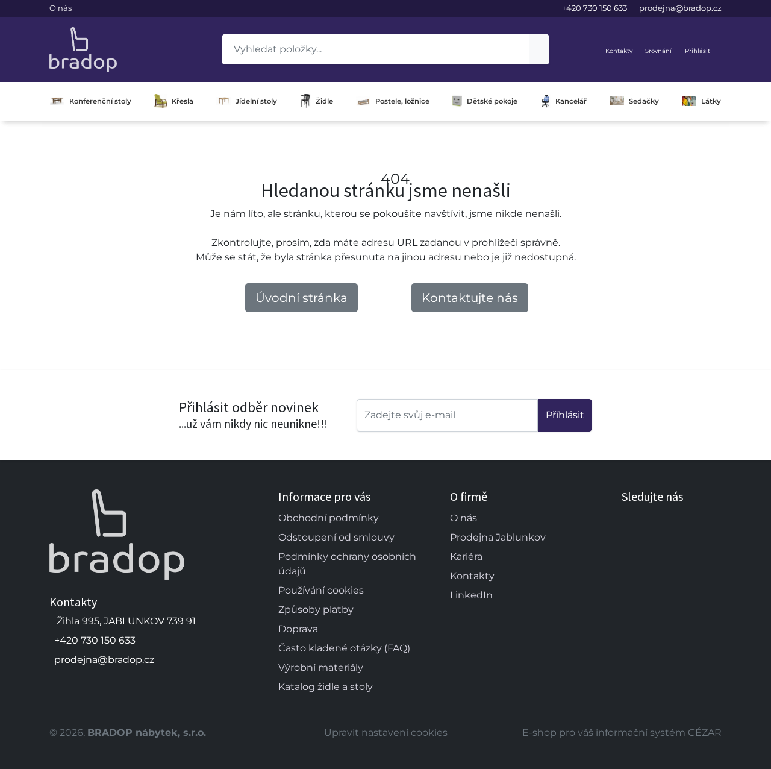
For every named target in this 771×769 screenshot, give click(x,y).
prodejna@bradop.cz (680, 8)
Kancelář (571, 101)
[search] (539, 49)
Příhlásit (565, 415)
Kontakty (472, 576)
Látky (711, 101)
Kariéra (466, 556)
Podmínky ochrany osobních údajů (347, 564)
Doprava (298, 629)
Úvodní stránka (301, 297)
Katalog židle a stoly (325, 686)
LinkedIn (471, 595)
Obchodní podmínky (328, 518)
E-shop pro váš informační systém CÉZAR (622, 732)
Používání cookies (321, 590)
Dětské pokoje (492, 101)
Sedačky (644, 101)
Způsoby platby (316, 609)
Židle (324, 101)
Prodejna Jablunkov (498, 537)
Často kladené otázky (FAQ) (344, 648)
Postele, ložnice (402, 101)
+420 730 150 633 (594, 8)
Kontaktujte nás (470, 297)
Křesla (182, 101)
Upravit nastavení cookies (386, 732)
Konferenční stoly (100, 101)
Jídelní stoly (256, 101)
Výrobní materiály (320, 667)
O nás (60, 8)
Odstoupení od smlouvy (336, 537)
